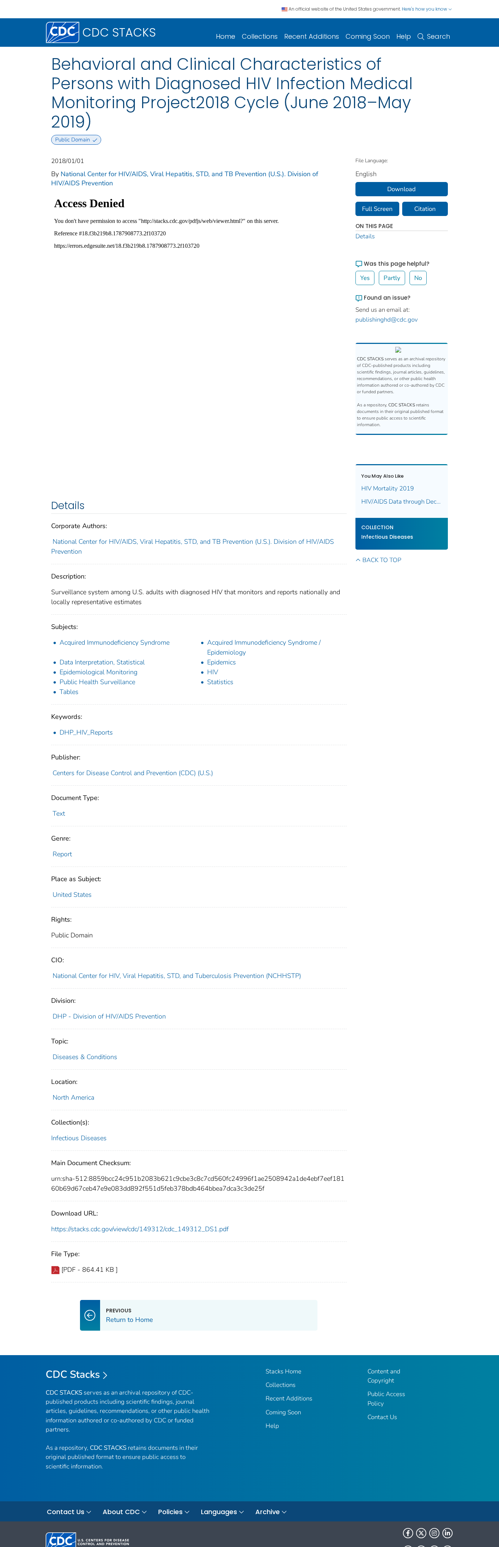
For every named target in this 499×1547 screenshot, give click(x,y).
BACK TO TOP (381, 560)
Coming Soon (368, 36)
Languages (219, 1511)
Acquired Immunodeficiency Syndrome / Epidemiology (264, 647)
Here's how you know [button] (425, 9)
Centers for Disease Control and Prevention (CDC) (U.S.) (133, 773)
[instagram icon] (434, 1533)
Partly (392, 278)
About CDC (121, 1511)
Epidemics (221, 662)
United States (72, 894)
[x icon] (421, 1533)
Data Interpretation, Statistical (102, 662)
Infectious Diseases (79, 1138)
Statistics (220, 682)
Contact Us (382, 1417)
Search (438, 36)
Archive (267, 1511)
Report (62, 854)
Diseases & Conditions (85, 1057)
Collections (260, 36)
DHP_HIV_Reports (86, 732)
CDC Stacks (73, 1374)
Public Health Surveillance (97, 682)
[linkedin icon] (447, 1533)
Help (403, 36)
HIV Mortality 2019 (387, 488)
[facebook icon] (408, 1533)
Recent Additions (311, 36)
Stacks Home (283, 1371)
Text (59, 813)
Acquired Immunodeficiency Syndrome (114, 642)
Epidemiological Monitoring (98, 672)
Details (365, 236)
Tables (69, 691)
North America (73, 1097)
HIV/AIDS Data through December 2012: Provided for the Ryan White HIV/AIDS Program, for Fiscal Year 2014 (401, 501)
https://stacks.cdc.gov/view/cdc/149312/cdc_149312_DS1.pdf (140, 1229)
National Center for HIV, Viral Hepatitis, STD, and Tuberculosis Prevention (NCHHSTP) (177, 975)
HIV (212, 672)
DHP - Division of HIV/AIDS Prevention (109, 1016)
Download (401, 189)
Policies (170, 1511)
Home (225, 36)
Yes (365, 278)
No (418, 278)
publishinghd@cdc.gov (386, 319)
